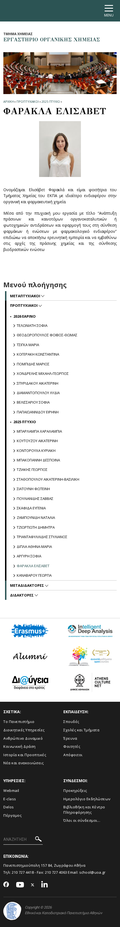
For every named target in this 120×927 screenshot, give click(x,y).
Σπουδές (71, 721)
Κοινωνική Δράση (19, 746)
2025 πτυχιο (51, 101)
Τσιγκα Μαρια (28, 344)
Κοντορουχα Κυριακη (36, 450)
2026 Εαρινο (24, 316)
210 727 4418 (23, 872)
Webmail (11, 790)
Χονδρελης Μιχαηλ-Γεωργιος (43, 373)
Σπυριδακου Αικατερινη (37, 383)
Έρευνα (70, 738)
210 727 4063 (56, 872)
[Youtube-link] (20, 885)
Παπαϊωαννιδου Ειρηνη (38, 412)
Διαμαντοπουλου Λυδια (38, 392)
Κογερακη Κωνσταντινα (38, 354)
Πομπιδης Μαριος (33, 364)
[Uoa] (12, 911)
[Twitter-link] (33, 885)
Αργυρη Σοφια (29, 556)
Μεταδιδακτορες (27, 585)
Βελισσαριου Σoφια (33, 402)
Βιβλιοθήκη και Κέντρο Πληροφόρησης (84, 809)
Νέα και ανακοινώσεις (23, 762)
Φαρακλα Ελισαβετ (33, 565)
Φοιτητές (71, 746)
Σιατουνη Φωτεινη (33, 488)
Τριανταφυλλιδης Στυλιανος (42, 536)
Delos (8, 806)
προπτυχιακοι (27, 101)
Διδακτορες (22, 595)
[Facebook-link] (6, 885)
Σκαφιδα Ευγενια (31, 508)
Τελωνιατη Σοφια (32, 325)
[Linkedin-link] (44, 885)
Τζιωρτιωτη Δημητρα (36, 527)
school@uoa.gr (92, 872)
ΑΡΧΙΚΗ (8, 101)
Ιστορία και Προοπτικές (24, 754)
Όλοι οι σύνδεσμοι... (81, 820)
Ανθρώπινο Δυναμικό (23, 738)
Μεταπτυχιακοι (25, 295)
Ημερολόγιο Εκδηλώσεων (87, 798)
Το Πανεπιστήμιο (19, 721)
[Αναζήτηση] (38, 840)
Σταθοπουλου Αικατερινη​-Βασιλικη (48, 479)
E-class (9, 798)
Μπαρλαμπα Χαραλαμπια (39, 431)
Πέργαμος (12, 815)
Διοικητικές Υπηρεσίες (24, 729)
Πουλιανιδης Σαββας (35, 498)
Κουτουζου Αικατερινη (37, 440)
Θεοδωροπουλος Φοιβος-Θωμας (47, 334)
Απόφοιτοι (73, 754)
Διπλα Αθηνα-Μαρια (34, 546)
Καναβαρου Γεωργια (34, 575)
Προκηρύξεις (75, 790)
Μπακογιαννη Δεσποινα (38, 460)
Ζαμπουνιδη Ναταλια (36, 517)
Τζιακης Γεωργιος (32, 469)
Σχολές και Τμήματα (81, 729)
